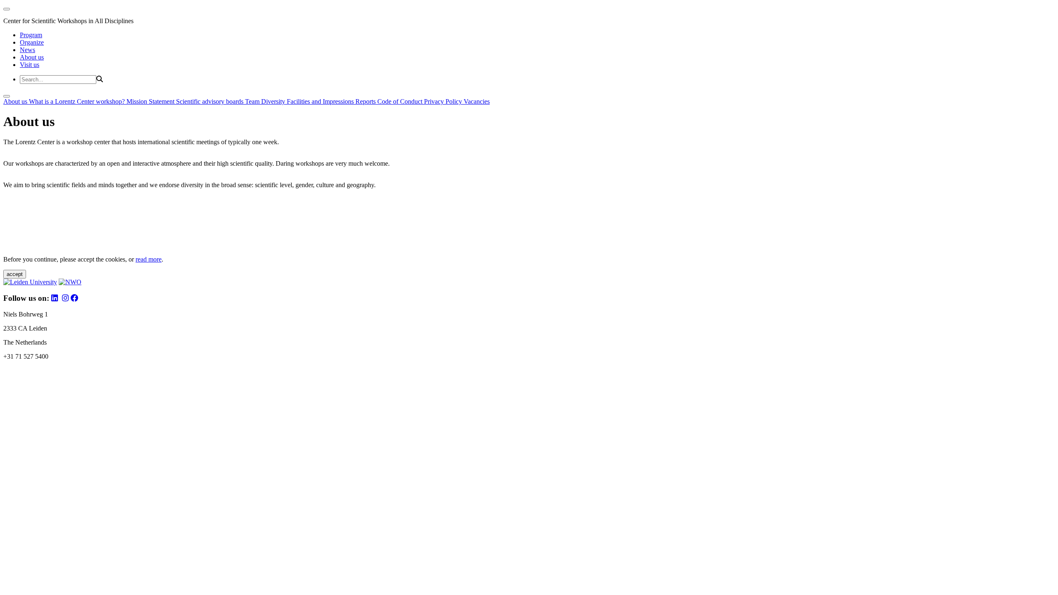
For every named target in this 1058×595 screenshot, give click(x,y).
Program (31, 34)
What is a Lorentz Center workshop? (77, 101)
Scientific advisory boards (210, 101)
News (27, 49)
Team (253, 101)
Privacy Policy (444, 101)
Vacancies (477, 101)
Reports (366, 101)
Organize (32, 42)
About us (32, 57)
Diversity (274, 101)
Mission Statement (151, 101)
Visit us (29, 64)
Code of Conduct (400, 101)
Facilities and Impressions (321, 101)
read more (149, 259)
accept (15, 274)
